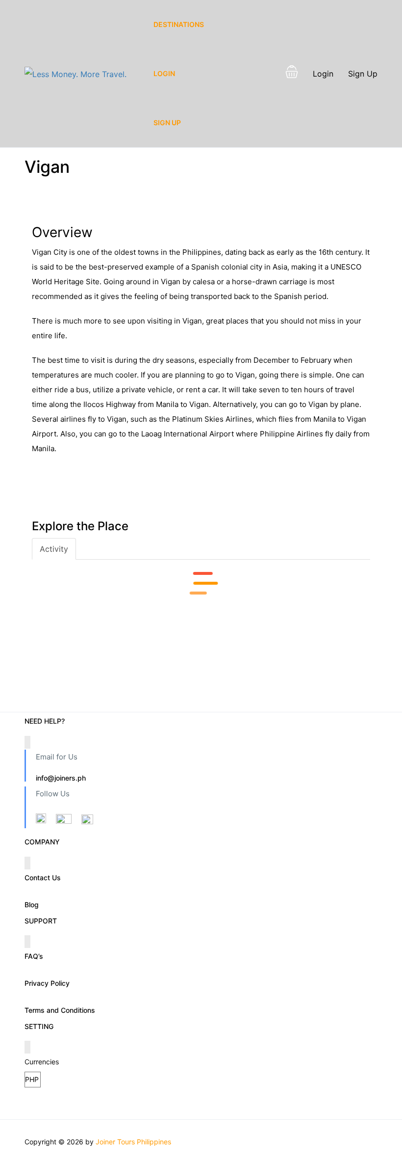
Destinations (178, 24)
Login (164, 73)
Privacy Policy (47, 983)
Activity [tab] (54, 549)
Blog (32, 904)
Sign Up (167, 122)
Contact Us (43, 877)
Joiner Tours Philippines (133, 1141)
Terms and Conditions (60, 1010)
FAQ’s (34, 956)
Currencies (42, 1061)
